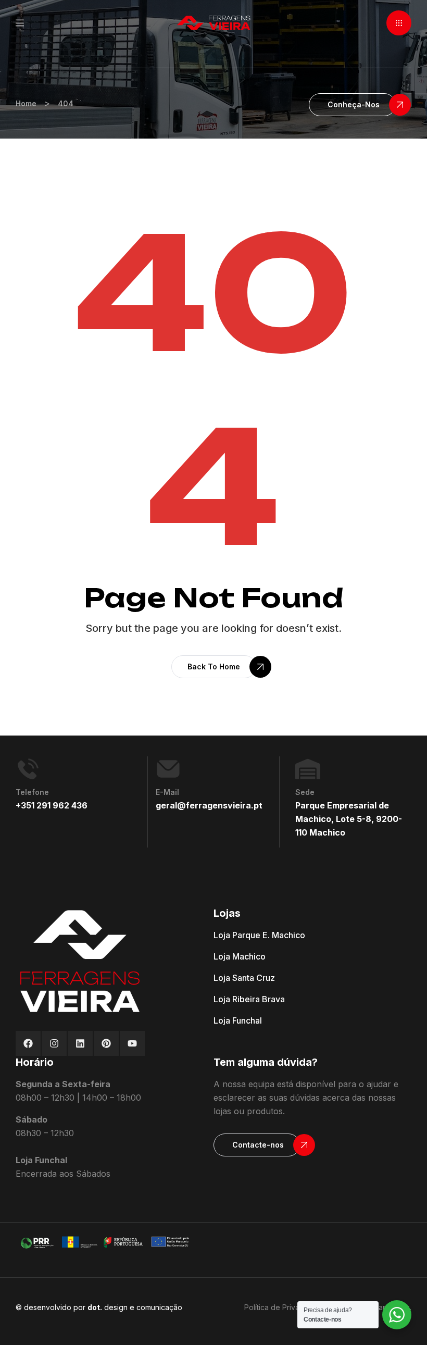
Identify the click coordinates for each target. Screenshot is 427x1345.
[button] (398, 22)
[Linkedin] (80, 1043)
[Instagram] (54, 1043)
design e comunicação (134, 1307)
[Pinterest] (106, 1043)
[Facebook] (28, 1043)
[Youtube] (132, 1043)
